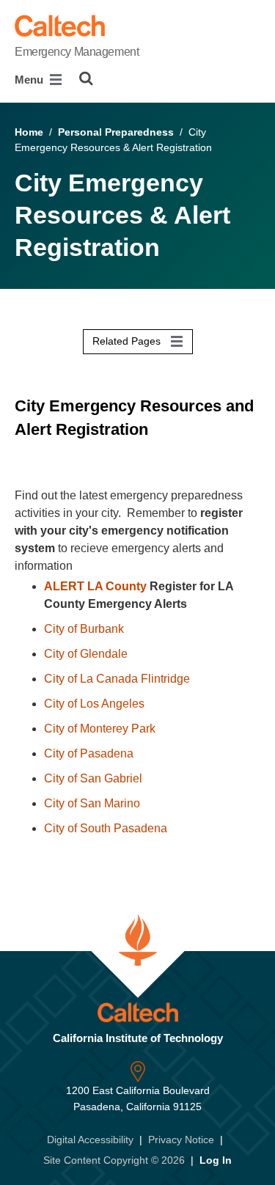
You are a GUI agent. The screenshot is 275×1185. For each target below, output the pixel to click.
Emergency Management (77, 51)
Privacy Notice (181, 1139)
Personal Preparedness (116, 132)
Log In (215, 1160)
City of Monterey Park (99, 728)
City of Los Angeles (94, 703)
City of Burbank (84, 629)
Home (29, 132)
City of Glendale (86, 653)
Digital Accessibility (90, 1139)
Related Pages (128, 341)
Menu (30, 79)
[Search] (86, 78)
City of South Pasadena (105, 828)
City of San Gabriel (93, 778)
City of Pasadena (88, 753)
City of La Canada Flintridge (117, 678)
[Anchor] (25, 453)
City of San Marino (92, 803)
